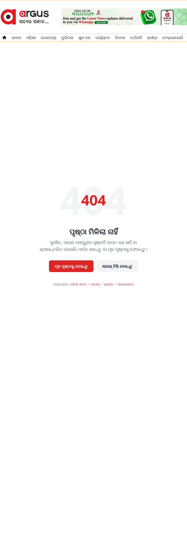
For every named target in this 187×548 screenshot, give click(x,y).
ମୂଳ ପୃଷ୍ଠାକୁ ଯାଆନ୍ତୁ (71, 266)
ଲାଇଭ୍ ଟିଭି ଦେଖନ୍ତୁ (117, 266)
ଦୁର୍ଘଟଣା (67, 37)
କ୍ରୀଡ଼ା (152, 37)
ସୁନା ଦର (84, 37)
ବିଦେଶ (120, 37)
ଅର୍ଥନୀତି (136, 37)
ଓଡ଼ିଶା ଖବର (78, 284)
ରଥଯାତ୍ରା (48, 37)
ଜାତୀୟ (95, 284)
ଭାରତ (16, 37)
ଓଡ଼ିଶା (31, 37)
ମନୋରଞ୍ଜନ (125, 284)
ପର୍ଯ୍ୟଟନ (102, 37)
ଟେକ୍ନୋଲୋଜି (172, 37)
